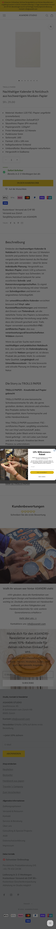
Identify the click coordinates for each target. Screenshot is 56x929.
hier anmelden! (42, 472)
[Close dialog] (54, 450)
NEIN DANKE (42, 476)
